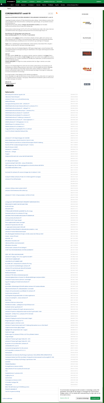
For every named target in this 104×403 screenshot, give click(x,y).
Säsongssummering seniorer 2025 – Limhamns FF (17, 103)
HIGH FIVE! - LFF (9, 238)
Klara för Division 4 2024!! (11, 147)
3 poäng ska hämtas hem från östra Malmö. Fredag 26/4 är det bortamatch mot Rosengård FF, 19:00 (29, 357)
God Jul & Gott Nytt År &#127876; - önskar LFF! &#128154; (18, 163)
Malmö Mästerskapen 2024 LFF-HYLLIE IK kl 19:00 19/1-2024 (19, 140)
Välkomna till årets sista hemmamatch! (14, 243)
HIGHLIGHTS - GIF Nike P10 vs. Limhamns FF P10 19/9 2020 (19, 314)
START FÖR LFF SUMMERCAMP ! (12, 259)
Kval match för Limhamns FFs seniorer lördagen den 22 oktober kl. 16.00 (22, 172)
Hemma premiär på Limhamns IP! (13, 218)
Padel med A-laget (9, 332)
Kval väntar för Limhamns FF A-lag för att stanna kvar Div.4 (19, 309)
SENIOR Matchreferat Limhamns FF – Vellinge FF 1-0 (17, 108)
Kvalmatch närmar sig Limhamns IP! (14, 307)
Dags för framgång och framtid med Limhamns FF (17, 282)
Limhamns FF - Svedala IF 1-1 (12, 149)
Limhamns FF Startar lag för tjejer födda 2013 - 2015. (17, 341)
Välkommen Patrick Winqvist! (12, 97)
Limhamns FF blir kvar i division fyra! (14, 302)
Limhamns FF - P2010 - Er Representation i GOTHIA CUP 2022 (19, 195)
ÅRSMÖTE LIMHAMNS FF (11, 389)
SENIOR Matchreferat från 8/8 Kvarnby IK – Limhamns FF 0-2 (19, 110)
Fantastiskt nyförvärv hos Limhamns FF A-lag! (16, 213)
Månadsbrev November (11, 245)
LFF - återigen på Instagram (11, 160)
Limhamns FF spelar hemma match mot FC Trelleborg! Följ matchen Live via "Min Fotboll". (26, 325)
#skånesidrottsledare (10, 272)
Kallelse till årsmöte (10, 101)
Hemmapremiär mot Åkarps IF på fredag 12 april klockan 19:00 (20, 359)
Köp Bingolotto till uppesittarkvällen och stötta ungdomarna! (20, 295)
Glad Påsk (7, 284)
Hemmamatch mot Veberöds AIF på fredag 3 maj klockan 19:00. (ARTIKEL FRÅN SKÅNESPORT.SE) (28, 355)
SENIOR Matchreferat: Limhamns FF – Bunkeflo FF (17, 113)
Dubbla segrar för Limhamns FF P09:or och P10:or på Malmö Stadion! (22, 334)
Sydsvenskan (8, 377)
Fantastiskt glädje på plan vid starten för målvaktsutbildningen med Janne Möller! (25, 277)
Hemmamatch (8, 352)
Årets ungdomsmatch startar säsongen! (15, 222)
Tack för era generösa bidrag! (12, 391)
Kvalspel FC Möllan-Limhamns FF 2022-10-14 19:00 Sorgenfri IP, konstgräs (23, 176)
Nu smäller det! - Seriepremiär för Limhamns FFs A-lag (18, 263)
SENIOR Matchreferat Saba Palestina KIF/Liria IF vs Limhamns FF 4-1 (21, 106)
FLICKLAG (32, 1)
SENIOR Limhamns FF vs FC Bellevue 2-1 (14, 126)
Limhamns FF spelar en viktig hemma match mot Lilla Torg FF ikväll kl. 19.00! (23, 311)
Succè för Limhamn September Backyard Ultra (16, 131)
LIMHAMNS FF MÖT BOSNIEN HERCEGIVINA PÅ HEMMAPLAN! (19, 215)
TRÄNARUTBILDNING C (10, 364)
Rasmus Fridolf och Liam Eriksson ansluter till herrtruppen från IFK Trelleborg (24, 142)
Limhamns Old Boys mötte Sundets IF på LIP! (16, 188)
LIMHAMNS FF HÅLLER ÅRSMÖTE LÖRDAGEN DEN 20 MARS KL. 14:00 (21, 229)
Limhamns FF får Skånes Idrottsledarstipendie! (16, 275)
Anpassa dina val (64, 398)
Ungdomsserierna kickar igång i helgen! (15, 327)
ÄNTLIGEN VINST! (9, 208)
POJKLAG (24, 1)
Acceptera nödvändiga (83, 398)
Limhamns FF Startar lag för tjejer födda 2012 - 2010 (17, 339)
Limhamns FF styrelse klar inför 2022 (14, 224)
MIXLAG (38, 1)
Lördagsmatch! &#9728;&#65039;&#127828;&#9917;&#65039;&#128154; (22, 202)
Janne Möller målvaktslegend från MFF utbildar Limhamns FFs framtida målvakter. (25, 286)
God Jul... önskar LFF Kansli (11, 236)
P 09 (6, 371)
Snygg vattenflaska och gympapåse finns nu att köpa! (18, 129)
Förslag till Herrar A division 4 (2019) (14, 366)
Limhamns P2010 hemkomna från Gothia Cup (16, 190)
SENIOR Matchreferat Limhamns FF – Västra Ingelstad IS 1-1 (19, 119)
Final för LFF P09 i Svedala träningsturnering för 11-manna (19, 145)
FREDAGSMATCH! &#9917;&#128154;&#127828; (16, 204)
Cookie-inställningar (7, 398)
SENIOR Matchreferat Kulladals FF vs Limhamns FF (17, 115)
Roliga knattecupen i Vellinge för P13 (14, 320)
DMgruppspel (8, 384)
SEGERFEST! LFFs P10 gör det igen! (13, 220)
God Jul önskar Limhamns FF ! (12, 293)
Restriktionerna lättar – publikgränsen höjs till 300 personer (19, 304)
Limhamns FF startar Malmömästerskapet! (15, 231)
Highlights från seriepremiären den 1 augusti (16, 329)
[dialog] (80, 394)
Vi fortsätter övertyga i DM (11, 382)
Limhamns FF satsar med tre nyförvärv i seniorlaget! (18, 279)
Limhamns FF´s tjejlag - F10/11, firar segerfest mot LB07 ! (18, 256)
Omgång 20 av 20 (9, 375)
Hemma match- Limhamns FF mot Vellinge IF (15, 247)
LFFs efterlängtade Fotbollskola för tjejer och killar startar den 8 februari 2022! (24, 234)
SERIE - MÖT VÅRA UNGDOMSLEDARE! (14, 254)
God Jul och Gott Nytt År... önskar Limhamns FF (16, 298)
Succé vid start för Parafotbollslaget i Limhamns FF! (17, 266)
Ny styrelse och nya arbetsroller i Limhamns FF (16, 343)
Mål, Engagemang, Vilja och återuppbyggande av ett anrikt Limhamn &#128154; (24, 165)
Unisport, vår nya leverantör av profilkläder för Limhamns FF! (20, 291)
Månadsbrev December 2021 (12, 240)
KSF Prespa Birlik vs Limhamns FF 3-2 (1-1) (15, 350)
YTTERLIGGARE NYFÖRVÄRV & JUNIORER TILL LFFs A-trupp (19, 211)
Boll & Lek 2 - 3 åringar (10, 151)
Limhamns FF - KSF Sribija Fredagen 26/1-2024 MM (17, 138)
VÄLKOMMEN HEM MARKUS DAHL (13, 167)
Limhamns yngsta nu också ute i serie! (14, 323)
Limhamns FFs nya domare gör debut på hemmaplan (18, 268)
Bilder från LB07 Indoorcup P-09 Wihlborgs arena (17, 387)
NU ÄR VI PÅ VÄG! (9, 206)
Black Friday (8, 300)
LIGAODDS (7, 361)
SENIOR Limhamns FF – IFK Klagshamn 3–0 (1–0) (16, 122)
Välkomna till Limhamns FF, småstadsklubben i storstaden (19, 288)
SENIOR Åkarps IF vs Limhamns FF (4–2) (14, 124)
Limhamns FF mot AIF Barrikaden (13, 179)
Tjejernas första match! (11, 316)
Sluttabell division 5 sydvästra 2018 (14, 373)
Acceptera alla (95, 398)
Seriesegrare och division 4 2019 (13, 380)
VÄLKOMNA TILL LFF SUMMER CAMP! (14, 261)
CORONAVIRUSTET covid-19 (17, 13)
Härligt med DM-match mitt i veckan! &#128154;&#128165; (19, 156)
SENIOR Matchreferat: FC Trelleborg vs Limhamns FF (17, 117)
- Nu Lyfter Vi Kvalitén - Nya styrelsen (14, 270)
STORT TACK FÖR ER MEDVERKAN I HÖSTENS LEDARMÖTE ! (19, 250)
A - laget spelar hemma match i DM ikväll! (15, 227)
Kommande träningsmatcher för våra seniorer (16, 348)
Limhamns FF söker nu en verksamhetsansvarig (17, 99)
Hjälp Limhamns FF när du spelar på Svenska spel (17, 368)
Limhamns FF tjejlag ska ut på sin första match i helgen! (18, 318)
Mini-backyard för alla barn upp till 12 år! (15, 94)
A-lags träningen (9, 336)
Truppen (7, 154)
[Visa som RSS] (56, 13)
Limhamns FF (11, 1)
